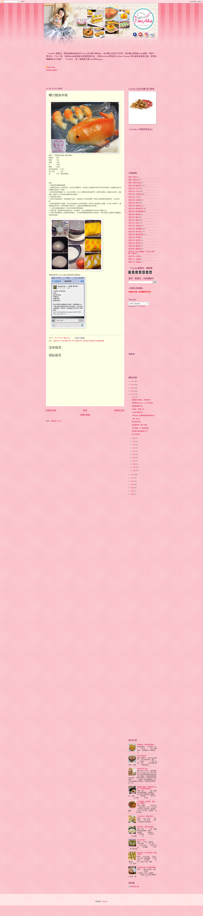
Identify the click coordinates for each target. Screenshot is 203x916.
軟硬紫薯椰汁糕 (137, 406)
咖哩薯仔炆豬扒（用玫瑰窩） (141, 400)
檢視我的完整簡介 (52, 70)
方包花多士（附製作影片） (146, 816)
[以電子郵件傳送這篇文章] (76, 338)
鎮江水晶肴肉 (141, 756)
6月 (134, 451)
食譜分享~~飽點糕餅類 (96, 341)
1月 (134, 397)
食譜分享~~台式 (133, 197)
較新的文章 (51, 410)
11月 (134, 467)
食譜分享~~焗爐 (133, 220)
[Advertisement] (84, 79)
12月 (134, 471)
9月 (134, 461)
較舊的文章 (119, 410)
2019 (132, 478)
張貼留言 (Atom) (56, 421)
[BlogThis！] (78, 338)
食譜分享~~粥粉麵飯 (135, 229)
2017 (132, 394)
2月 (134, 438)
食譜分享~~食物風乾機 (135, 211)
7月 (134, 454)
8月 (134, 458)
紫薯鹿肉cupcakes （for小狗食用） (143, 403)
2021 (132, 484)
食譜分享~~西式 (133, 203)
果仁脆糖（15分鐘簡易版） (141, 428)
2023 (132, 491)
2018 (132, 475)
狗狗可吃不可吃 (142, 769)
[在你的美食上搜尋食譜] (133, 886)
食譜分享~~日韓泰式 (135, 194)
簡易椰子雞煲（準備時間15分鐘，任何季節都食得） (146, 788)
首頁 (85, 410)
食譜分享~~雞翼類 (134, 246)
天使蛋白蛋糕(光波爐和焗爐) (146, 867)
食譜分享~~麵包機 (134, 249)
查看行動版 (85, 414)
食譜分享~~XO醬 (133, 256)
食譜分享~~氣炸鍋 (134, 214)
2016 (132, 391)
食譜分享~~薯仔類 (134, 243)
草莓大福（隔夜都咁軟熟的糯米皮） (144, 415)
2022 (132, 488)
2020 (132, 481)
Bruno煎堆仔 (136, 434)
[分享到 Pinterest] (84, 338)
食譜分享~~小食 (58, 341)
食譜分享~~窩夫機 (134, 237)
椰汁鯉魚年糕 (136, 422)
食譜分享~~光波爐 (134, 200)
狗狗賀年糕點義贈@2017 (140, 431)
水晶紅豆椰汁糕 (137, 412)
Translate (142, 306)
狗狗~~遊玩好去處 (134, 183)
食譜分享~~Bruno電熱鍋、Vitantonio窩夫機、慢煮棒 (141, 252)
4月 (134, 445)
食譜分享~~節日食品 (82, 341)
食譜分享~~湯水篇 (134, 226)
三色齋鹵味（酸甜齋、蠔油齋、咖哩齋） (146, 802)
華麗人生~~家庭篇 (134, 262)
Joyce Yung (51, 67)
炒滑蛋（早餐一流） (138, 409)
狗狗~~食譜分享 (133, 180)
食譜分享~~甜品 (133, 223)
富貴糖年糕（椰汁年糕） (140, 425)
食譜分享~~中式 (69, 341)
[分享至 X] (80, 338)
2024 (132, 494)
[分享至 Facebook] (82, 338)
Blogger (105, 901)
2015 (132, 388)
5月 (134, 448)
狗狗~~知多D (132, 177)
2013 (132, 381)
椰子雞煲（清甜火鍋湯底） (146, 827)
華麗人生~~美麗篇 (134, 259)
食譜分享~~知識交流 (135, 206)
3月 (134, 441)
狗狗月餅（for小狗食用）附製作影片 (147, 853)
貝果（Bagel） (136, 419)
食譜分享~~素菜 (133, 217)
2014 (132, 385)
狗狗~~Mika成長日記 (135, 186)
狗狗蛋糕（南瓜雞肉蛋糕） (146, 745)
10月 (134, 464)
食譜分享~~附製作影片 (135, 208)
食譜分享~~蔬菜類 (134, 240)
